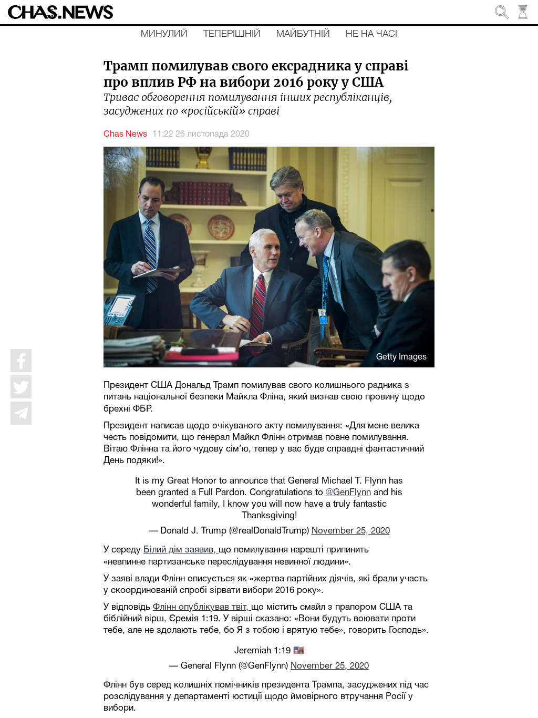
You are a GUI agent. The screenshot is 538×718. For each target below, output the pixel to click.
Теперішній (232, 34)
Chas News (125, 134)
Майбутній (303, 34)
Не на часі (371, 34)
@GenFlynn (348, 493)
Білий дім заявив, (181, 550)
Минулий (164, 34)
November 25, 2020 (351, 531)
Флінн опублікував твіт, (202, 607)
